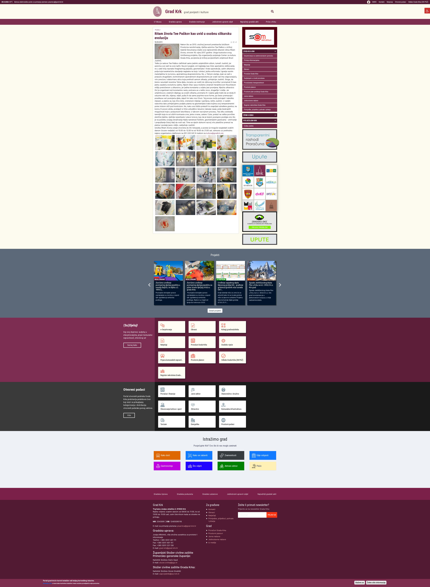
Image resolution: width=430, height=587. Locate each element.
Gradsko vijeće (227, 345)
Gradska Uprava (161, 494)
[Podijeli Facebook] (234, 42)
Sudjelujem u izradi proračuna (254, 78)
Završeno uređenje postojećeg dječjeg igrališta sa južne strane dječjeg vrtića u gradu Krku (199, 286)
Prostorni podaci (227, 424)
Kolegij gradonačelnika (230, 329)
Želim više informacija (376, 583)
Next (280, 284)
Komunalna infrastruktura (231, 409)
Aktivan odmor (231, 466)
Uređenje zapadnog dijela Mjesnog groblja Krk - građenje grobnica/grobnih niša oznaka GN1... (230, 286)
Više (129, 415)
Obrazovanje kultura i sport (171, 409)
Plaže (259, 466)
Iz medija (212, 542)
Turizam (163, 424)
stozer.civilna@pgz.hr (168, 562)
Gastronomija (167, 466)
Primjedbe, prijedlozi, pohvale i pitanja (257, 110)
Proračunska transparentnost (254, 83)
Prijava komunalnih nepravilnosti (172, 360)
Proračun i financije (167, 394)
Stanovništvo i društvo (230, 394)
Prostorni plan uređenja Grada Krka (256, 92)
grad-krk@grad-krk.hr (168, 548)
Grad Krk (187, 11)
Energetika (195, 424)
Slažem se (359, 583)
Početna (157, 30)
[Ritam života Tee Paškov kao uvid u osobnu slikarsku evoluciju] (165, 142)
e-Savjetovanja (166, 329)
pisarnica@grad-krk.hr (55, 2)
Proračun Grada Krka (251, 74)
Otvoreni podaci (400, 2)
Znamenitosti (230, 455)
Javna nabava (248, 96)
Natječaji (390, 2)
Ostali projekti (215, 311)
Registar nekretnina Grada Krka (254, 105)
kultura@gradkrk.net (214, 133)
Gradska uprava (175, 22)
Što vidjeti (197, 466)
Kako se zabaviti (200, 455)
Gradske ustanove (210, 494)
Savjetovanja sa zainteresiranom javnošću (258, 56)
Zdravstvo (195, 409)
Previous (149, 284)
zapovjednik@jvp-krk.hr (169, 574)
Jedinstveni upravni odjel (222, 22)
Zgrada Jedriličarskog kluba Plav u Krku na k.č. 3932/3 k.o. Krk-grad (261, 285)
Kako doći (165, 455)
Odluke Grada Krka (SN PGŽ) (418, 2)
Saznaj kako (132, 345)
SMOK (374, 2)
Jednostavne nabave (251, 101)
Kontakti (381, 2)
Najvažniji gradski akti (249, 22)
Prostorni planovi (250, 87)
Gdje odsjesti (262, 455)
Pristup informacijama (251, 60)
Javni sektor (196, 394)
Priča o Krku (271, 22)
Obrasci (246, 69)
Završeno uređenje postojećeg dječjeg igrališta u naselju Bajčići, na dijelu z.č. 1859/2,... (168, 286)
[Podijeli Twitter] (236, 42)
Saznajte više (47, 583)
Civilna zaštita (248, 126)
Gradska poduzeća (185, 494)
